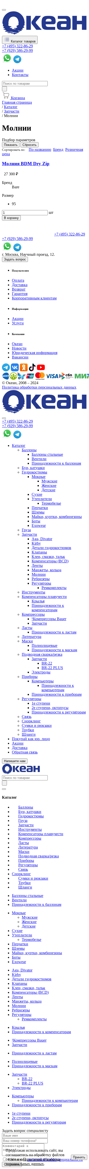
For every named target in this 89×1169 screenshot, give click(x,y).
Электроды (41, 672)
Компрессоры (33, 614)
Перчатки (40, 508)
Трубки (28, 730)
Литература (31, 636)
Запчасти (29, 534)
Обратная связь (25, 752)
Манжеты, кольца (46, 570)
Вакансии (20, 357)
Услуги (18, 323)
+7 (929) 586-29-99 (17, 50)
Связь (26, 716)
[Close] (4, 418)
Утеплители (42, 499)
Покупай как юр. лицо (31, 739)
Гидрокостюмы (34, 472)
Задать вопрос (15, 259)
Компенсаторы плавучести (44, 596)
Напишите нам (14, 761)
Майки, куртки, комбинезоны (57, 517)
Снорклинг (31, 721)
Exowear (39, 525)
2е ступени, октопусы (50, 708)
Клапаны (39, 552)
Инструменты (33, 592)
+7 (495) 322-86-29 (17, 46)
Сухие (37, 494)
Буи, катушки (33, 468)
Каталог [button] (18, 445)
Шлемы (38, 512)
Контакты (20, 75)
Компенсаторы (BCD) (50, 561)
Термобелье (51, 503)
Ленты (37, 565)
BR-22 (47, 663)
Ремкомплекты (54, 588)
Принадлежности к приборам (57, 694)
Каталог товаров (23, 41)
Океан (17, 344)
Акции (17, 70)
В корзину (11, 218)
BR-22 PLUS (52, 668)
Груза (26, 530)
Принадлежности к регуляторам (59, 712)
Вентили (39, 459)
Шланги (29, 734)
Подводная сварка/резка (42, 654)
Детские (48, 490)
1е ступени (41, 703)
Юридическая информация (34, 353)
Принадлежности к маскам (54, 650)
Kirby (36, 543)
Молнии (39, 574)
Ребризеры (41, 579)
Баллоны (29, 450)
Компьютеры (43, 681)
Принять (79, 1157)
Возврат (18, 289)
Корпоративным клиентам (34, 298)
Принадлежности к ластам (54, 632)
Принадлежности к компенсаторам (48, 607)
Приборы (30, 676)
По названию (40, 149)
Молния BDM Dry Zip (25, 163)
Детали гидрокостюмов (51, 548)
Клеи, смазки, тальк (48, 557)
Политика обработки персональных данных (39, 387)
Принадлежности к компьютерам (58, 687)
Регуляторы (41, 583)
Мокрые (38, 477)
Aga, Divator (42, 539)
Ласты (27, 628)
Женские (49, 485)
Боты (36, 521)
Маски (27, 641)
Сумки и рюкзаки (37, 725)
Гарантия (19, 294)
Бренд (58, 149)
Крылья (38, 601)
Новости (19, 348)
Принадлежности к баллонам (56, 463)
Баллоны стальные (47, 454)
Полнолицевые (44, 645)
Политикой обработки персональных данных (33, 1161)
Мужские (49, 481)
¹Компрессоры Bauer (49, 619)
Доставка (19, 285)
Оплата (18, 280)
